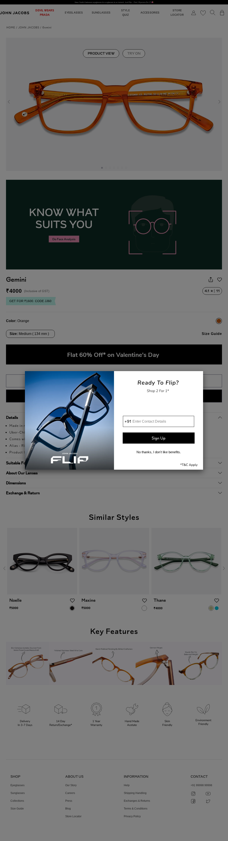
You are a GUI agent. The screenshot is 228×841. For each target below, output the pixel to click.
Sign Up (158, 438)
